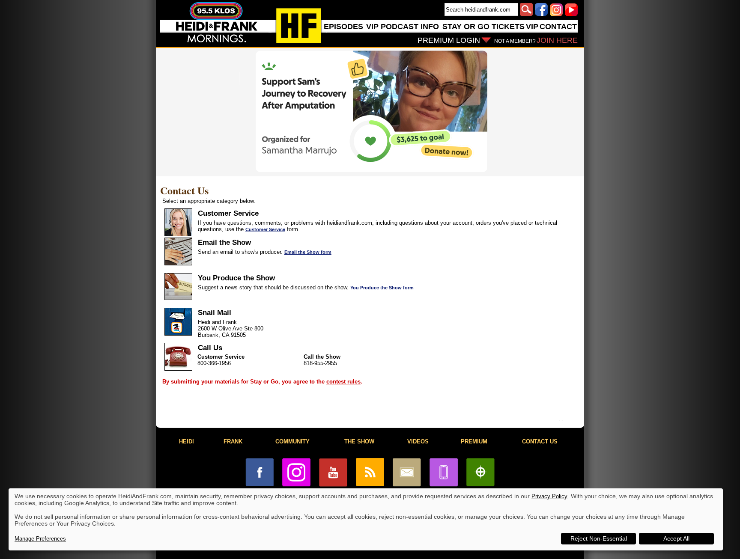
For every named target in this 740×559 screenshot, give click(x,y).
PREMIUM (474, 441)
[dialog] (366, 519)
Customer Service (265, 229)
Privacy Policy (549, 496)
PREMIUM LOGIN (449, 40)
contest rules (343, 381)
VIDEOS (418, 441)
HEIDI (186, 441)
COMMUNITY (292, 441)
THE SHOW (359, 441)
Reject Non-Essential (598, 538)
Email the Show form (307, 252)
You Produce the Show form (382, 287)
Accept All (676, 538)
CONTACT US (540, 441)
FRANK (233, 441)
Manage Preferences (40, 538)
